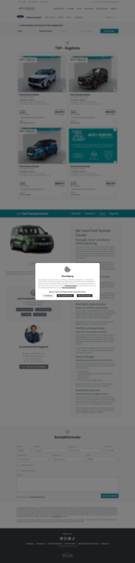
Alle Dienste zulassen (84, 296)
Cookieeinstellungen (70, 286)
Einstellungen (48, 296)
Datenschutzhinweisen (69, 288)
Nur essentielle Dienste (65, 296)
